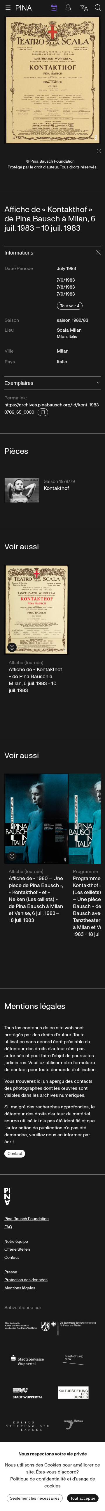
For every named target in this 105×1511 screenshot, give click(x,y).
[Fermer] (98, 253)
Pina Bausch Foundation (26, 1219)
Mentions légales (19, 1288)
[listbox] (52, 80)
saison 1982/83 (72, 320)
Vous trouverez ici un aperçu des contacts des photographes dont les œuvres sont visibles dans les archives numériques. (48, 1088)
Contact (15, 1153)
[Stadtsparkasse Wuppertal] (27, 1359)
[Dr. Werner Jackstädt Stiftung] (73, 1424)
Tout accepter (82, 1498)
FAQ (8, 1227)
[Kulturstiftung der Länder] (27, 1424)
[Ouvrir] (98, 383)
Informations (18, 253)
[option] (52, 80)
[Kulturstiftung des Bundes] (73, 1392)
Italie (62, 362)
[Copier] (43, 412)
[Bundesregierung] (73, 1327)
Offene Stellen (17, 1249)
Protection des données (26, 1280)
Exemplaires (18, 383)
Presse (10, 1272)
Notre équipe (16, 1241)
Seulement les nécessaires (35, 1498)
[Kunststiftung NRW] (73, 1359)
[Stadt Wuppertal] (27, 1392)
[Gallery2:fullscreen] (96, 151)
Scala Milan (69, 333)
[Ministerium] (27, 1327)
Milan (63, 351)
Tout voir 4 (69, 305)
